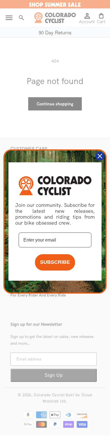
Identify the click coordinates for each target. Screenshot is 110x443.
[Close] (100, 156)
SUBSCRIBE (55, 262)
